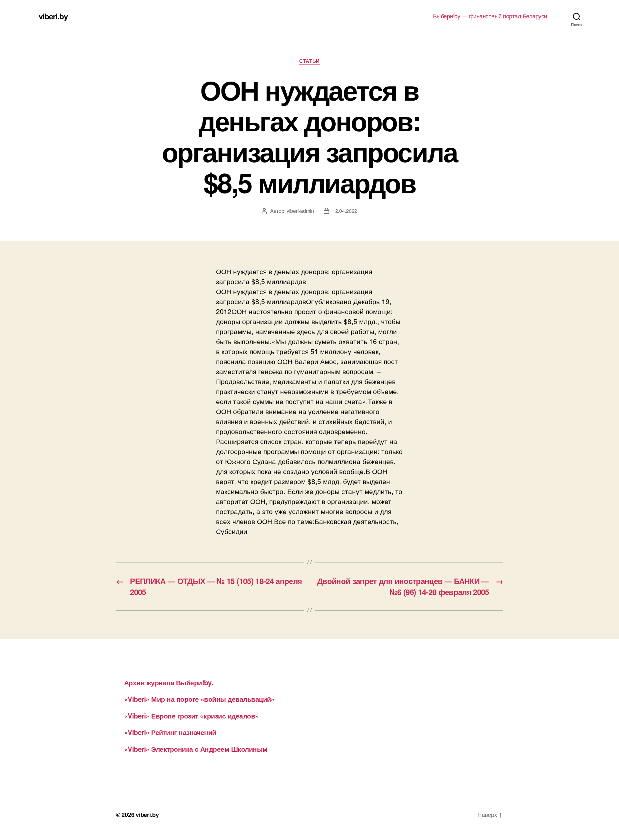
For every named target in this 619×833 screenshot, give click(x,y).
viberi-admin (300, 210)
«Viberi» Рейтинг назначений (170, 732)
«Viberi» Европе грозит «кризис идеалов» (191, 715)
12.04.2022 (344, 210)
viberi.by (53, 16)
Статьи (309, 61)
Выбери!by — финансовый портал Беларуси (490, 16)
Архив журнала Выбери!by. (168, 682)
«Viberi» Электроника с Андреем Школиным (196, 749)
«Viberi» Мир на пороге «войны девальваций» (199, 699)
